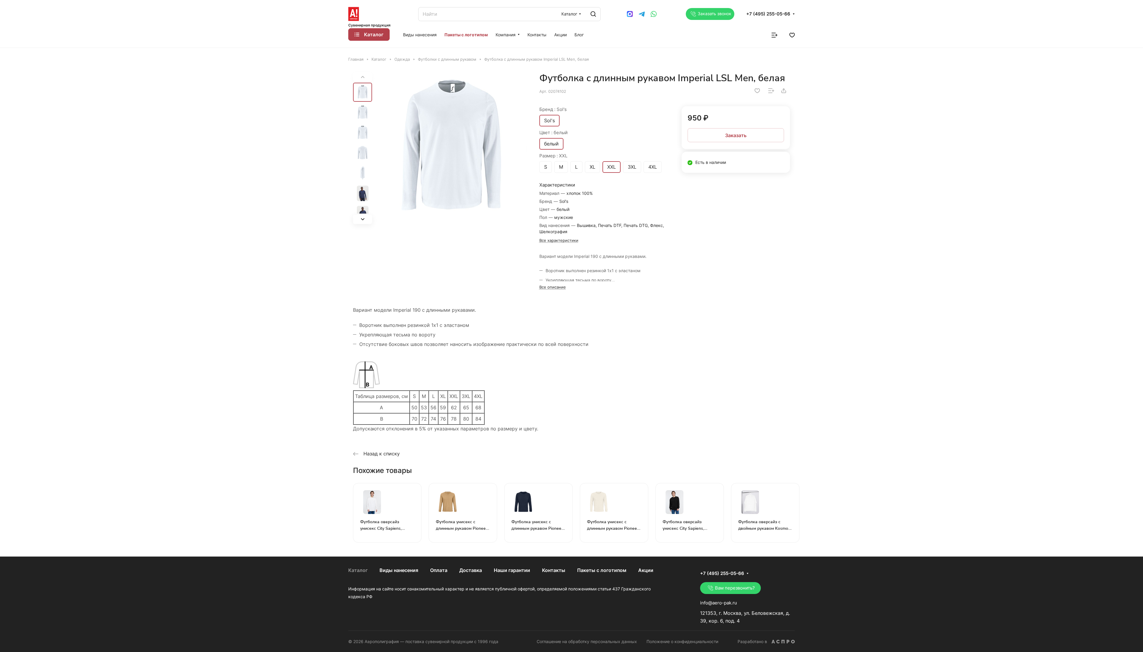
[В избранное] (757, 90)
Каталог (358, 570)
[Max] (630, 14)
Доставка (470, 570)
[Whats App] (654, 14)
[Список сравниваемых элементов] (774, 34)
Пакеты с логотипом (601, 570)
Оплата (438, 570)
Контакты (553, 570)
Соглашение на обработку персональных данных (587, 641)
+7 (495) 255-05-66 (768, 14)
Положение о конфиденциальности (682, 641)
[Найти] (593, 14)
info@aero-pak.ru (718, 603)
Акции (645, 570)
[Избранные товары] (792, 34)
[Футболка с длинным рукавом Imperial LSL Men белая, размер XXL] (451, 148)
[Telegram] (642, 14)
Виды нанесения (399, 570)
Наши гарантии (512, 570)
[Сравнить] (771, 90)
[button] (362, 219)
